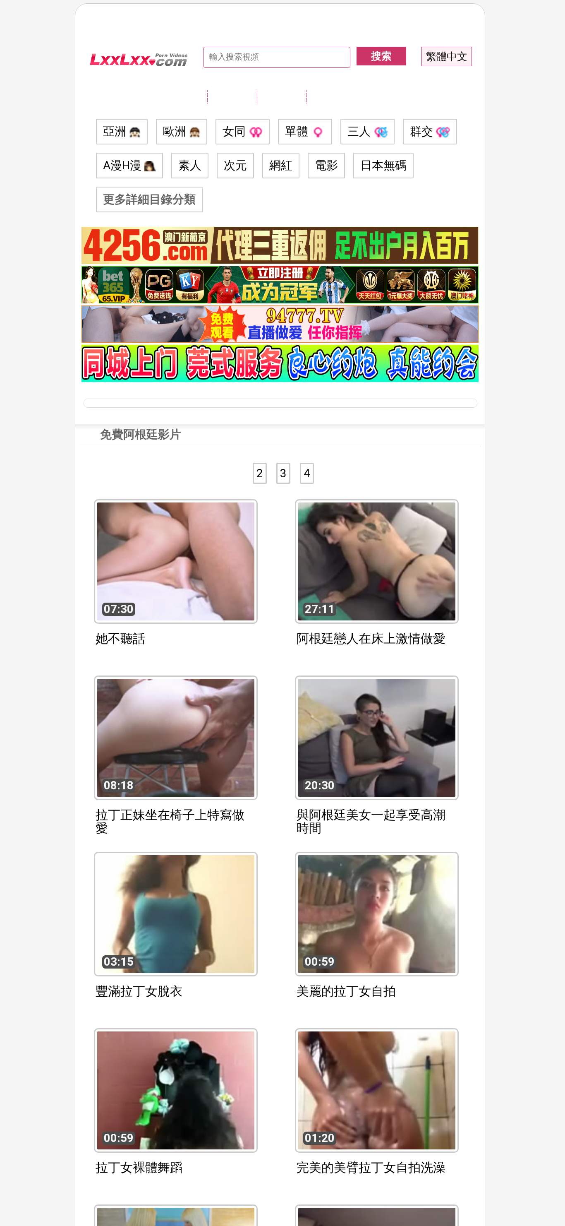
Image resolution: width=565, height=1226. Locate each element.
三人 (360, 131)
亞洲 (116, 131)
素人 (189, 165)
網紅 (280, 165)
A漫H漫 (123, 165)
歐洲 (176, 131)
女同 (236, 131)
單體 (298, 131)
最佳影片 (331, 96)
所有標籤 (232, 96)
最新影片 (281, 96)
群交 (423, 131)
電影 (326, 165)
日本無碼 (383, 165)
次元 (235, 165)
